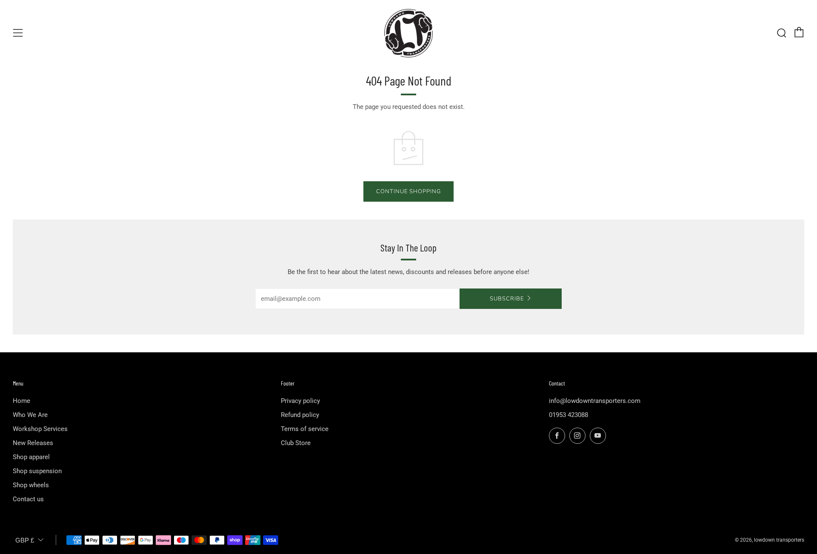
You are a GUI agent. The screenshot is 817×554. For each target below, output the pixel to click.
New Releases (33, 443)
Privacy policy (300, 401)
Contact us (28, 499)
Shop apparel (31, 457)
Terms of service (305, 429)
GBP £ (24, 540)
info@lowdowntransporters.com (594, 401)
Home (21, 401)
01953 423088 (568, 415)
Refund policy (300, 415)
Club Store (296, 443)
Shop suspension (37, 471)
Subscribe (507, 299)
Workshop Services (40, 429)
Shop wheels (31, 485)
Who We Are (30, 415)
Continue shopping (408, 191)
